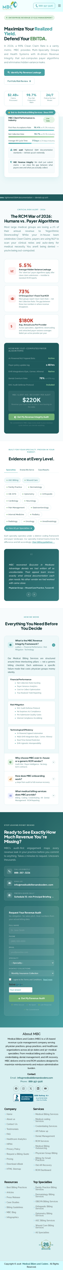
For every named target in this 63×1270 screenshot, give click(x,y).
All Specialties (42, 1232)
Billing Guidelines (15, 1207)
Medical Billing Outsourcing (42, 1147)
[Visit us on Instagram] (23, 1089)
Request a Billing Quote (18, 1154)
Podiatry (36, 514)
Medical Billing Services (46, 1114)
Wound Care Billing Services (44, 1226)
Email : (31, 1078)
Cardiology (13, 501)
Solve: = (15, 984)
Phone (12, 936)
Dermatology (36, 487)
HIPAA (9, 1144)
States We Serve (27, 470)
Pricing (10, 1159)
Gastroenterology (41, 507)
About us (11, 1119)
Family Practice (15, 487)
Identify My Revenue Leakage (26, 72)
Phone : (31, 1081)
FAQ (8, 1134)
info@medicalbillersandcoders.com (33, 884)
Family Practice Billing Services (46, 1188)
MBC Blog (11, 1212)
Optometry (29, 494)
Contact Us (12, 1124)
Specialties (11, 470)
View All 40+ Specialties (18, 528)
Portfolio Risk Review (17, 81)
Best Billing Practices (17, 1187)
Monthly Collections (19, 968)
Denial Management (45, 1136)
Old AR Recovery (43, 1165)
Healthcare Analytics (17, 1139)
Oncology (29, 521)
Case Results (43, 470)
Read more (47, 980)
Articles (10, 1192)
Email (11, 947)
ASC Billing (13, 480)
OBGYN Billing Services (46, 1201)
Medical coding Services (42, 1120)
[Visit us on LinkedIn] (38, 1089)
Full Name (14, 925)
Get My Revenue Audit (32, 998)
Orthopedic (47, 494)
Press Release (13, 1197)
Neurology (31, 501)
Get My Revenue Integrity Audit (32, 417)
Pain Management (16, 507)
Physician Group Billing (46, 1153)
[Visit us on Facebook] (16, 1089)
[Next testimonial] (34, 594)
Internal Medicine (16, 514)
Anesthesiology (49, 521)
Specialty (13, 958)
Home (9, 1114)
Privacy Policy (13, 1149)
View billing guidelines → (43, 542)
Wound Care (32, 480)
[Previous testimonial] (28, 594)
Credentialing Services (46, 1126)
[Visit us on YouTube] (45, 1089)
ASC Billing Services (45, 1220)
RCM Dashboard (43, 1170)
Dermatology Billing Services (45, 1195)
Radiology (12, 521)
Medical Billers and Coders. (35, 1264)
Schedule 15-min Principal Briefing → (34, 896)
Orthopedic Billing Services (44, 1207)
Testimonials (12, 1129)
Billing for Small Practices (43, 1159)
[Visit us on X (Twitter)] (31, 1089)
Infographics (13, 1217)
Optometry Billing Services (43, 1214)
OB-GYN (12, 494)
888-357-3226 (46, 6)
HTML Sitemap (14, 1169)
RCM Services (42, 1141)
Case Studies (13, 1202)
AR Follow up (41, 1131)
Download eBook (15, 1164)
